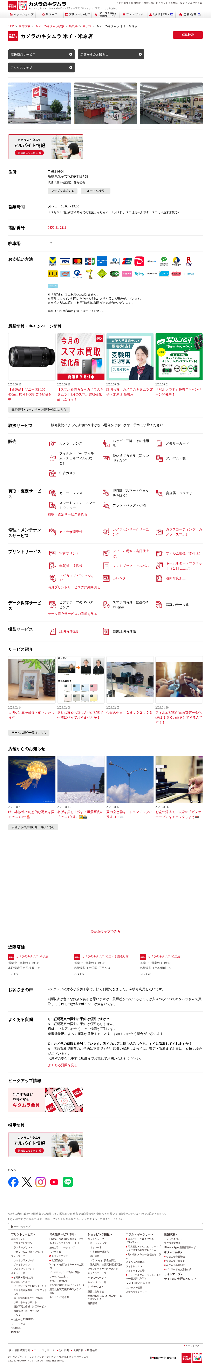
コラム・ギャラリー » (139, 1234)
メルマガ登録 (195, 2)
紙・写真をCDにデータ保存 (28, 1298)
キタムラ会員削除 (175, 1265)
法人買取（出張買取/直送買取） (106, 1264)
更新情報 (92, 1303)
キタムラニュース (97, 1273)
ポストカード (18, 1273)
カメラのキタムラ (173, 1239)
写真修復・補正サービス (26, 1310)
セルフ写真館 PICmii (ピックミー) (66, 1285)
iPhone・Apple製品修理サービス (66, 1239)
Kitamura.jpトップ (22, 1226)
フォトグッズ (18, 1323)
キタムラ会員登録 (175, 1256)
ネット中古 (96, 1247)
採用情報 (136, 2)
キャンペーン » (97, 1277)
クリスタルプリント (24, 1243)
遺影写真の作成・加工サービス (30, 1306)
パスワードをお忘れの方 (179, 1269)
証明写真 (15, 1327)
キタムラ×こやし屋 (59, 1297)
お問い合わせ (151, 2)
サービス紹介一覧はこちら (29, 732)
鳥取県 (73, 26)
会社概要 (123, 2)
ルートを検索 (95, 190)
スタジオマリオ (60, 1256)
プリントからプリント (25, 1302)
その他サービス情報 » (62, 1234)
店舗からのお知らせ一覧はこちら (33, 827)
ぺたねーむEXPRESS (22, 1319)
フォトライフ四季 (135, 1270)
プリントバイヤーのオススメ (103, 1268)
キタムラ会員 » (173, 1252)
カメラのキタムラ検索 (49, 26)
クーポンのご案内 (58, 1276)
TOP (11, 26)
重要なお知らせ (96, 1291)
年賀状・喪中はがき (23, 1277)
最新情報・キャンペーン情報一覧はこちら (39, 409)
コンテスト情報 (134, 1287)
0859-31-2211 (57, 227)
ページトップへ (194, 1346)
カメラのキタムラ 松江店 (164, 956)
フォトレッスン (134, 1266)
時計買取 (94, 1256)
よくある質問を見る (62, 1065)
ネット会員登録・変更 (173, 2)
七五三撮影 (57, 1260)
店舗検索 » (170, 1234)
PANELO (15, 1332)
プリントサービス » (23, 1234)
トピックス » (95, 1286)
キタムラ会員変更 (175, 1260)
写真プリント (18, 1239)
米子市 (87, 26)
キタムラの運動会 (135, 1262)
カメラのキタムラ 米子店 (32, 956)
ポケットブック (22, 1264)
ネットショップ (96, 1239)
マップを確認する (62, 190)
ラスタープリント (23, 1247)
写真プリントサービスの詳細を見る (74, 587)
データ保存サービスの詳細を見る (72, 614)
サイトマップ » (173, 1274)
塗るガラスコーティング (62, 1247)
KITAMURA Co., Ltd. (28, 1360)
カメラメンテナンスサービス (64, 1243)
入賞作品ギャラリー (136, 1291)
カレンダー (17, 1315)
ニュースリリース (44, 1350)
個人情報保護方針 (19, 1350)
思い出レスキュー (20, 1281)
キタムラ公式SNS (58, 1281)
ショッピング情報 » (100, 1234)
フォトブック (18, 1256)
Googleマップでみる (105, 931)
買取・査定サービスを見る (67, 514)
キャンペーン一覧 (97, 1282)
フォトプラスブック (24, 1260)
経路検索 (188, 34)
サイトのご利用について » (180, 1278)
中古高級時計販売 (99, 1251)
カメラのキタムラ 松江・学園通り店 (105, 956)
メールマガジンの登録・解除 (64, 1272)
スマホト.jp (55, 1251)
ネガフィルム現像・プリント (29, 1251)
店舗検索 (24, 26)
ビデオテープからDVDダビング (30, 1286)
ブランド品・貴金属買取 (103, 1260)
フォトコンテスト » (138, 1283)
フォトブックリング (24, 1268)
